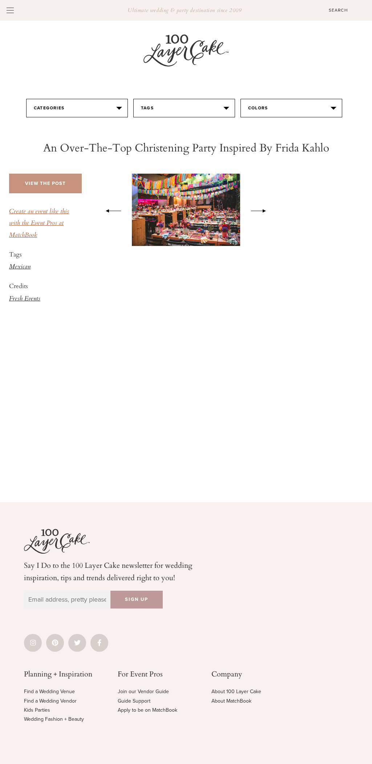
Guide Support (134, 701)
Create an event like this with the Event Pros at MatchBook (39, 223)
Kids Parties (37, 710)
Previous (109, 209)
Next (262, 209)
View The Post (45, 183)
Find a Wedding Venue (49, 691)
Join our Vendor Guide (143, 691)
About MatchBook (231, 701)
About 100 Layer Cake (236, 691)
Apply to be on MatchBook (147, 710)
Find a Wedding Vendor (50, 701)
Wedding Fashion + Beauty (54, 719)
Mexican (20, 267)
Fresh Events (24, 299)
